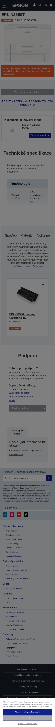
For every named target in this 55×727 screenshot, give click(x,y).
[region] (27, 712)
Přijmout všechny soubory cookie (27, 712)
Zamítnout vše (27, 718)
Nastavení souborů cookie (28, 724)
